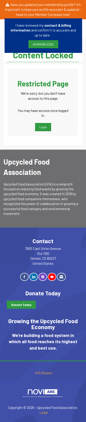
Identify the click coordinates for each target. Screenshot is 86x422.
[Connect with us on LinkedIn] (33, 277)
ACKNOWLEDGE (43, 44)
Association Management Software (43, 396)
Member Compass (48, 14)
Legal (43, 412)
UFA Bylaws (43, 373)
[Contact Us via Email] (61, 277)
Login (43, 127)
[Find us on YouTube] (52, 277)
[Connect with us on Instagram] (43, 277)
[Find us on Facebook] (24, 277)
